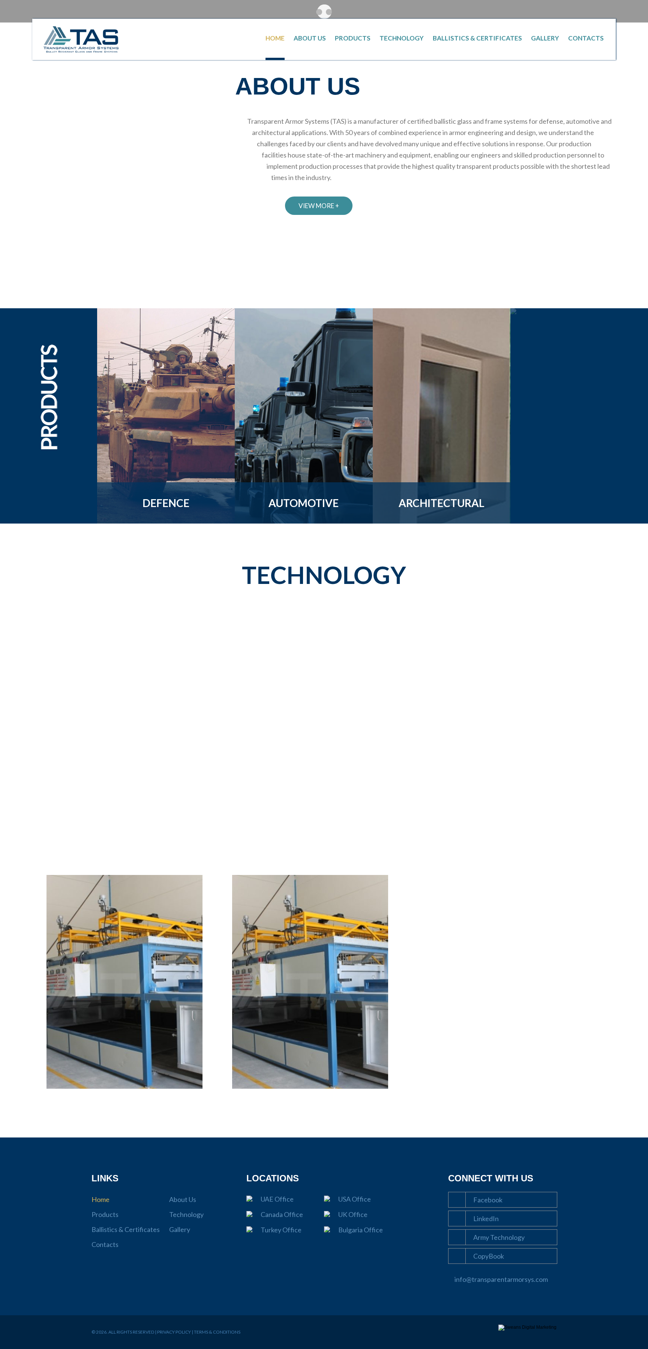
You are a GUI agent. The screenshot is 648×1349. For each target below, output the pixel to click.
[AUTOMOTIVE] (303, 522)
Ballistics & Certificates (477, 38)
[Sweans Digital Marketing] (527, 1327)
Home (275, 38)
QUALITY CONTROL (129, 702)
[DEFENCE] (166, 522)
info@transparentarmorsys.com (501, 1279)
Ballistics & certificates (518, 702)
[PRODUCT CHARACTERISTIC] (513, 312)
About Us (310, 38)
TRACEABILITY (324, 702)
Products (352, 38)
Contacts (586, 38)
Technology (402, 38)
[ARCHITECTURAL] (441, 522)
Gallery (545, 38)
